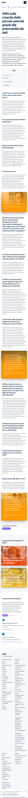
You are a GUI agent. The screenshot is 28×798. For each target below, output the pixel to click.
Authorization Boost (7, 665)
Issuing (3, 688)
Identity (4, 684)
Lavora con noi (18, 757)
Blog (3, 759)
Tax (3, 705)
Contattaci (6, 528)
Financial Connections (7, 682)
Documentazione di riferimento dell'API (12, 642)
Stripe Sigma (5, 703)
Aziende (17, 661)
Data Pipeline (5, 678)
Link (3, 690)
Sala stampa (18, 759)
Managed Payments (7, 692)
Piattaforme (18, 685)
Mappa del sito (5, 774)
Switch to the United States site (10, 794)
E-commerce (18, 669)
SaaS (16, 687)
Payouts (4, 697)
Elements (4, 680)
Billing (3, 667)
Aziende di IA (18, 689)
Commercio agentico (20, 665)
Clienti (4, 7)
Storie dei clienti (6, 757)
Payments (4, 695)
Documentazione (19, 735)
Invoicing (4, 686)
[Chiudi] (25, 791)
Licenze (4, 772)
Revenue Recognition (7, 701)
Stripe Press (18, 761)
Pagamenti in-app (19, 680)
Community (5, 761)
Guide (3, 755)
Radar (3, 699)
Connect (4, 675)
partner (16, 332)
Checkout (4, 671)
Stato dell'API (18, 741)
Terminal (4, 707)
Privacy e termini (6, 766)
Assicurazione (18, 698)
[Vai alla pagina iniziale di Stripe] (3, 654)
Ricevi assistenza (6, 785)
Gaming (17, 693)
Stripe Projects (18, 748)
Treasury (4, 709)
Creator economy (19, 691)
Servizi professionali (20, 707)
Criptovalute (5, 676)
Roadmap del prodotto (20, 755)
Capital (3, 669)
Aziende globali (18, 678)
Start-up (17, 663)
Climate (4, 673)
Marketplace (18, 682)
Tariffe (3, 661)
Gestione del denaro (20, 683)
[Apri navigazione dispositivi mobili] (25, 2)
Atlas (3, 663)
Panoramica (14, 7)
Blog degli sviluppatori (20, 750)
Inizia (4, 615)
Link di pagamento (6, 693)
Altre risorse (5, 779)
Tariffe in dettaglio (7, 629)
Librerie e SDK (18, 746)
